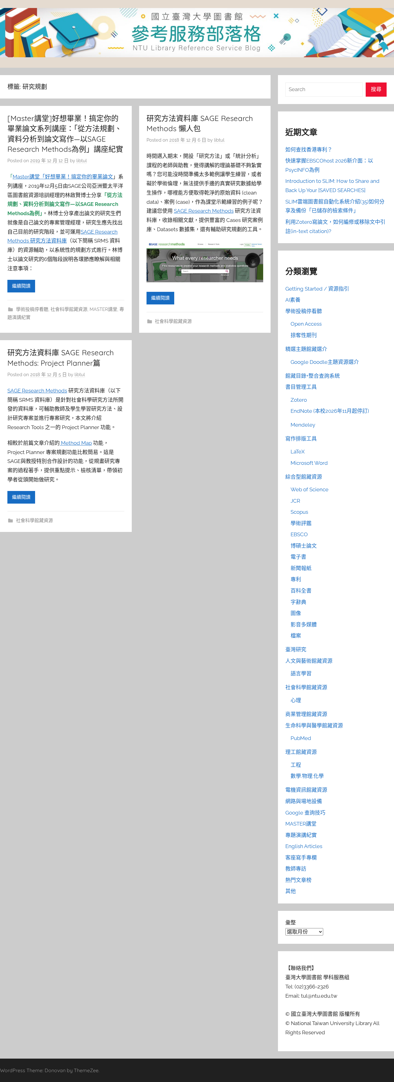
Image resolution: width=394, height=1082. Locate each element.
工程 (296, 765)
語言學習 (301, 673)
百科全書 (301, 591)
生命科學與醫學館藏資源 (314, 725)
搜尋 (376, 89)
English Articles (303, 846)
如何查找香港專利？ (308, 150)
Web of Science (309, 489)
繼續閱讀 (21, 286)
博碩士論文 (304, 546)
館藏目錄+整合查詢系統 (312, 376)
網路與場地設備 (303, 801)
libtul (81, 160)
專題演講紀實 (301, 835)
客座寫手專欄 (301, 858)
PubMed (301, 738)
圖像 (296, 613)
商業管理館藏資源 (306, 714)
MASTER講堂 (103, 309)
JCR (295, 501)
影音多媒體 (304, 624)
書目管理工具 (301, 387)
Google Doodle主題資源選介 (325, 362)
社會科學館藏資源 (68, 309)
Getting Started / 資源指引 (317, 289)
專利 (296, 579)
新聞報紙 (301, 568)
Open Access (306, 324)
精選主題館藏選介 (306, 349)
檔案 (296, 636)
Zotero (299, 400)
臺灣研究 (295, 649)
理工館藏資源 (301, 752)
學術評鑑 (301, 523)
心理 (296, 700)
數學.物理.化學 (307, 776)
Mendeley (303, 425)
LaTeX (298, 451)
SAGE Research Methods (204, 211)
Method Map (76, 443)
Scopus (299, 512)
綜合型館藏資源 (303, 477)
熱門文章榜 (298, 880)
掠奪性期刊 (304, 335)
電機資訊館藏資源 (306, 790)
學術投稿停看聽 (32, 309)
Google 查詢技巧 (305, 813)
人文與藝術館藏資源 (308, 661)
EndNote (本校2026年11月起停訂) (330, 411)
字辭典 (298, 602)
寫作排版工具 (301, 439)
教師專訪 (295, 869)
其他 (290, 891)
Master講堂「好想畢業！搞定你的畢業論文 (63, 177)
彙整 (290, 922)
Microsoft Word (309, 463)
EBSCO (299, 534)
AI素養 (292, 300)
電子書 (298, 557)
